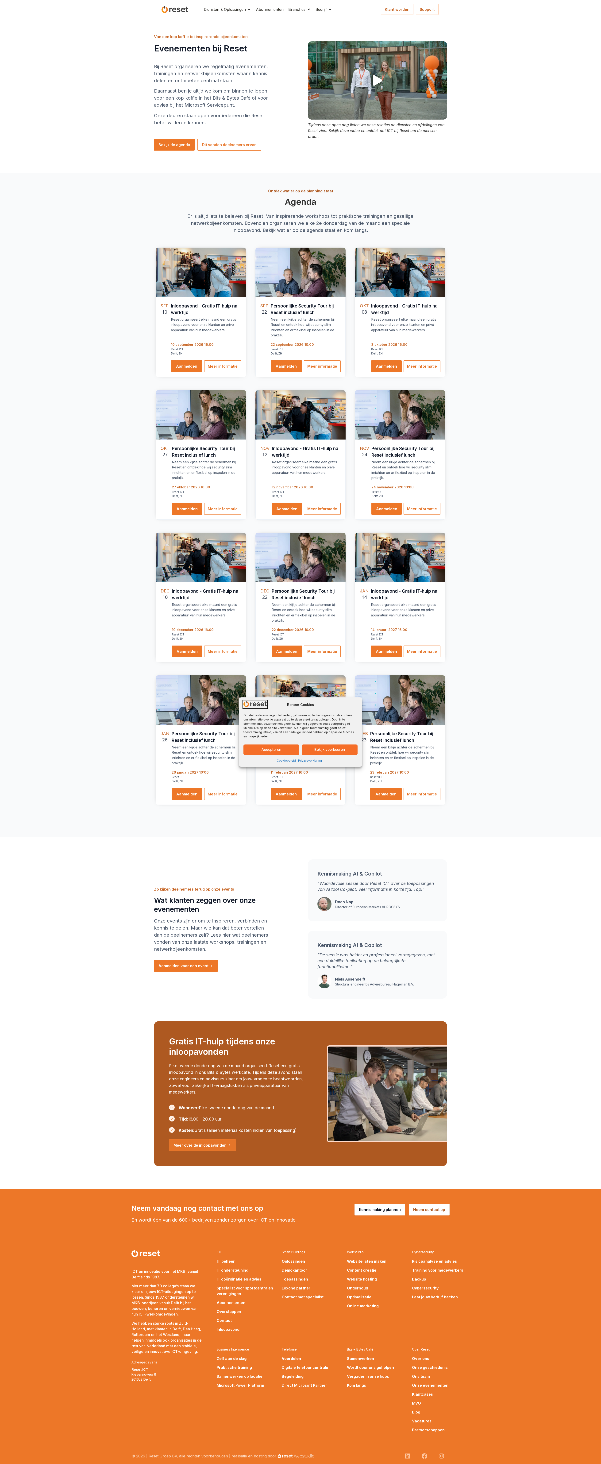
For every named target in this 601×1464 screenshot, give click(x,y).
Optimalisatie (359, 1297)
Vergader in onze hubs (368, 1376)
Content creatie (361, 1270)
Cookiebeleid (286, 760)
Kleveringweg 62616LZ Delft (143, 1374)
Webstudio (355, 1252)
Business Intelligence (233, 1349)
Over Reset (421, 1349)
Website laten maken (366, 1261)
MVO (416, 1403)
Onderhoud (357, 1288)
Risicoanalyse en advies (434, 1261)
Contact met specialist (303, 1297)
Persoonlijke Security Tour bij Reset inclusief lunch (302, 309)
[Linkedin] (407, 1456)
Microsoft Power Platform (240, 1385)
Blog (416, 1412)
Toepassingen (295, 1279)
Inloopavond (228, 1329)
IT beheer (226, 1261)
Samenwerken (360, 1358)
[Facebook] (424, 1456)
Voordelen (291, 1358)
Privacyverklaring (310, 760)
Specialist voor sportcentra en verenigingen (245, 1291)
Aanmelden (186, 366)
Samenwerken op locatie (239, 1376)
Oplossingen (293, 1261)
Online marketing (363, 1306)
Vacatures (421, 1421)
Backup (419, 1279)
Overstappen (229, 1311)
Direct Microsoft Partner (304, 1385)
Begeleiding (293, 1376)
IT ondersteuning (232, 1270)
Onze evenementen (430, 1385)
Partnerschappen (428, 1430)
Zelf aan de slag (232, 1358)
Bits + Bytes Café (360, 1349)
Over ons (420, 1358)
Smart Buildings (293, 1252)
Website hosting (362, 1279)
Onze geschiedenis (430, 1367)
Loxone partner (296, 1288)
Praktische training (234, 1367)
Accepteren (271, 749)
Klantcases (422, 1394)
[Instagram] (441, 1456)
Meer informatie (223, 366)
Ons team (421, 1376)
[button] (227, 9)
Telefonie (289, 1349)
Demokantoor (294, 1270)
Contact (224, 1320)
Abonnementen (231, 1302)
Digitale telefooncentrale (305, 1367)
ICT (219, 1252)
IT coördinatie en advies (239, 1279)
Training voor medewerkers (437, 1270)
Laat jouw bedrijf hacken (435, 1297)
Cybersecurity (423, 1252)
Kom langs (356, 1385)
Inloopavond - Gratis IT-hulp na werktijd (204, 309)
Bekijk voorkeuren (329, 749)
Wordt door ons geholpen (370, 1367)
